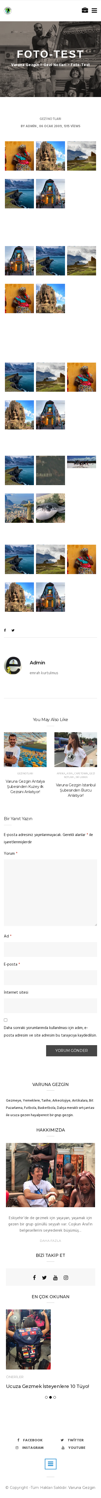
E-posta (12, 964)
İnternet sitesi (16, 992)
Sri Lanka (82, 777)
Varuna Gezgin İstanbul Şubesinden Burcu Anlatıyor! (76, 790)
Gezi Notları (50, 119)
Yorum (11, 854)
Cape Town (81, 773)
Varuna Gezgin (82, 1487)
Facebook (32, 1440)
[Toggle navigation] (93, 10)
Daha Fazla (50, 1241)
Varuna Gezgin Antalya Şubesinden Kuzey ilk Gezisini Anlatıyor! (25, 786)
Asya (70, 773)
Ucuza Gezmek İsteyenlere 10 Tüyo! (47, 1386)
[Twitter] (44, 1278)
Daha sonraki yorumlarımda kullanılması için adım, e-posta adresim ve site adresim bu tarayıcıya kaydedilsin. (50, 1032)
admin (31, 126)
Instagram (33, 1448)
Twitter (76, 1440)
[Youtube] (55, 1278)
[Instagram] (66, 1278)
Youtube (76, 1448)
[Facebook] (34, 1278)
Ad (8, 936)
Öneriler (15, 1377)
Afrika (61, 773)
